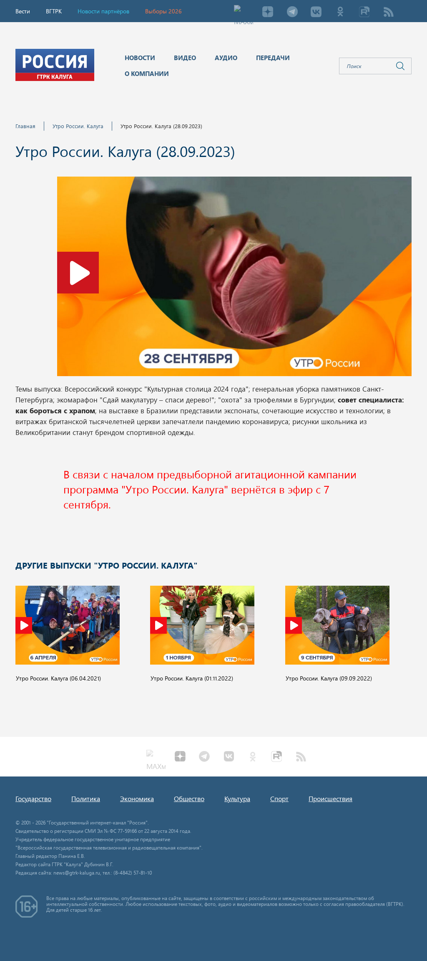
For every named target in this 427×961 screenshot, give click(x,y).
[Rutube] (364, 12)
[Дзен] (267, 12)
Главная (25, 125)
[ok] (340, 12)
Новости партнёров (103, 11)
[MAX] (243, 12)
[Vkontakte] (316, 12)
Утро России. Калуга (78, 125)
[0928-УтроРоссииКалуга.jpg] (234, 278)
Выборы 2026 (163, 11)
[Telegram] (291, 12)
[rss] (388, 12)
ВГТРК (54, 11)
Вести (22, 11)
